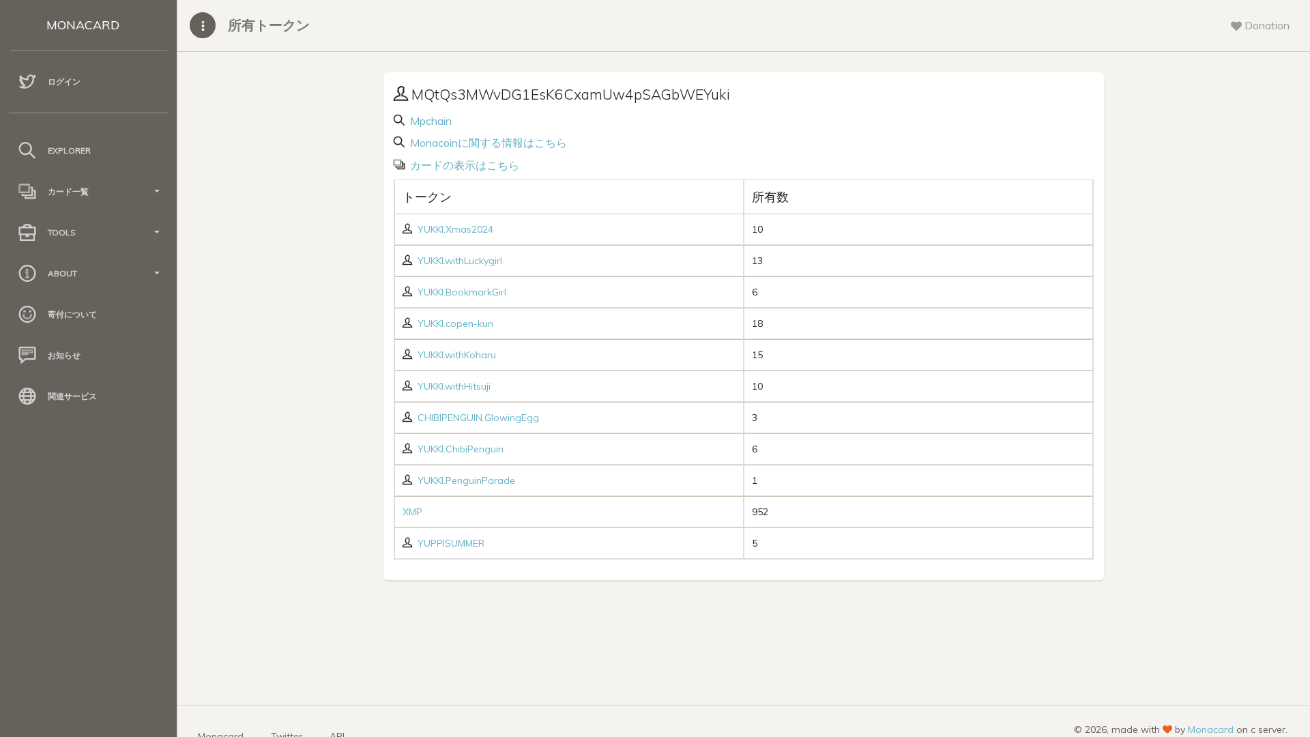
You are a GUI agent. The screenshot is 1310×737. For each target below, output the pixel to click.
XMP (412, 512)
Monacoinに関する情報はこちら (487, 142)
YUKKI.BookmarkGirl (462, 292)
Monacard (1211, 729)
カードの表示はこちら (463, 165)
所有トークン (269, 24)
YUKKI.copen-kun (455, 323)
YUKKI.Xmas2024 (455, 229)
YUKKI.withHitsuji (454, 386)
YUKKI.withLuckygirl (460, 261)
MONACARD (82, 25)
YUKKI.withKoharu (457, 355)
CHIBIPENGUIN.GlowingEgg (478, 417)
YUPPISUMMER (451, 543)
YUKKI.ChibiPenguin (461, 449)
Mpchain (429, 121)
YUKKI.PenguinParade (466, 480)
